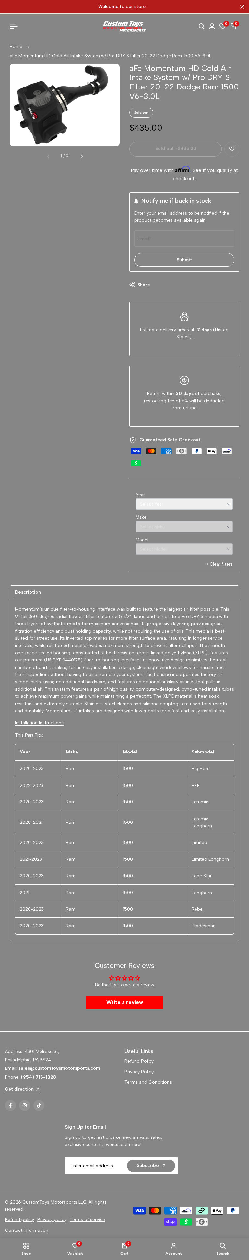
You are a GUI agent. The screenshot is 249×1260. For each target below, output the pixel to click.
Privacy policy (51, 1219)
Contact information (26, 1230)
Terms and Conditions (148, 1082)
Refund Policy (139, 1061)
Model (142, 539)
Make (141, 517)
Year (140, 494)
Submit (184, 259)
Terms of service (87, 1219)
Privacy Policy (139, 1072)
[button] (231, 149)
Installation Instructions (39, 723)
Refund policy (19, 1219)
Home (16, 46)
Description (28, 592)
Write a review (124, 1002)
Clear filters (219, 564)
